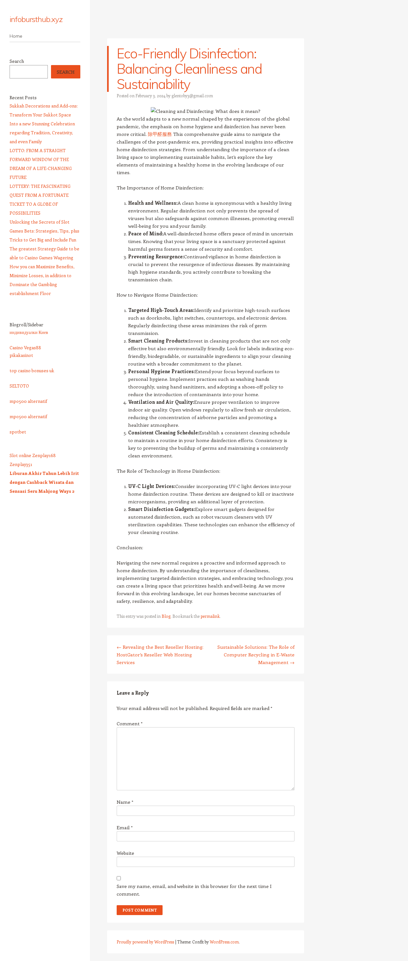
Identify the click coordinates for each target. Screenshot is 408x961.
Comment (129, 723)
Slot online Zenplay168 (33, 455)
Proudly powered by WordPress (145, 941)
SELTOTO (19, 386)
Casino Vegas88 (25, 347)
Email (125, 827)
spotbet (18, 432)
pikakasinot (21, 355)
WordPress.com (224, 941)
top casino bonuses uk (32, 370)
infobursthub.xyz (36, 19)
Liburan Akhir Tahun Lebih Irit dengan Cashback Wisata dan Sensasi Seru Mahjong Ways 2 (44, 482)
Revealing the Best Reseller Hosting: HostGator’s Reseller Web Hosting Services (160, 654)
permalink (210, 616)
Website (125, 853)
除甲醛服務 (160, 134)
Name (125, 802)
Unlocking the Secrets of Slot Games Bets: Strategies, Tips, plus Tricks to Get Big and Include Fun (44, 231)
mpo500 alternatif (28, 401)
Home (16, 36)
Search (17, 61)
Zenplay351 (21, 464)
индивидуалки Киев (29, 332)
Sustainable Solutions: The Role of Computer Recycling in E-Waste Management (256, 654)
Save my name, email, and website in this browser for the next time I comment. (194, 890)
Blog (166, 616)
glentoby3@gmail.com (192, 95)
